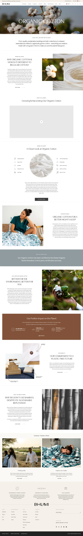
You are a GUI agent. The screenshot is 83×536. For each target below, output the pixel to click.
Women (3, 514)
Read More (17, 87)
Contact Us (37, 519)
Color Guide (25, 517)
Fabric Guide (25, 514)
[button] (77, 3)
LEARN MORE (60, 372)
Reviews (36, 514)
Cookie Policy (24, 533)
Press (36, 517)
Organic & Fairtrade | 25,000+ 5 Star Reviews (10, 1)
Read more (19, 478)
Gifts (3, 519)
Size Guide (25, 524)
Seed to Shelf (13, 517)
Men (3, 517)
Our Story (37, 511)
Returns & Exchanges (26, 522)
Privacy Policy (5, 533)
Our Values (13, 514)
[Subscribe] (79, 512)
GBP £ (69, 3)
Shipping (24, 519)
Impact (12, 519)
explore (60, 478)
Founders (12, 511)
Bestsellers (4, 511)
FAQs (24, 527)
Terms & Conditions (15, 533)
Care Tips (24, 511)
